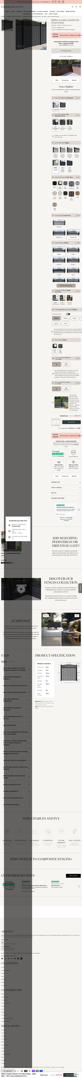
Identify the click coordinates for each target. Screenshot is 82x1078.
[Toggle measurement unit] (68, 314)
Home (2, 16)
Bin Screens (3, 979)
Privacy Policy (36, 1067)
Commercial (4, 1033)
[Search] (72, 6)
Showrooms (3, 1030)
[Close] (80, 582)
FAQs (2, 1042)
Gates (2, 976)
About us (3, 994)
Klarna (2, 1009)
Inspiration (3, 1036)
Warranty (3, 1006)
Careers (3, 1063)
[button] (13, 1069)
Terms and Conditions (45, 1067)
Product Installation (67, 56)
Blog (2, 1057)
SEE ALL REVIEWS (73, 875)
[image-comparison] (61, 629)
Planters (3, 973)
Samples (80, 588)
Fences (2, 967)
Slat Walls (3, 982)
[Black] (2, 563)
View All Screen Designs (66, 285)
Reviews (3, 1051)
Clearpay (3, 1012)
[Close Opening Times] (28, 518)
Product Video (67, 51)
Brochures (3, 1060)
